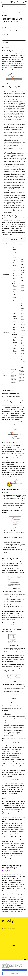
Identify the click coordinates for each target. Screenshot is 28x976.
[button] (23, 2)
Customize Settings (14, 973)
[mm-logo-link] (14, 2)
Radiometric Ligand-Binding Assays (11, 30)
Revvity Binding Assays (9, 871)
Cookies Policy (6, 967)
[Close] (25, 962)
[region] (14, 968)
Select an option (7, 37)
